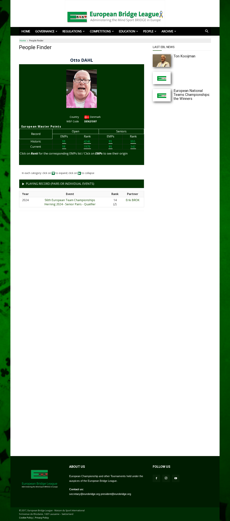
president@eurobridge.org (116, 493)
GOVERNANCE (44, 31)
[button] (206, 31)
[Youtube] (175, 478)
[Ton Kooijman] (169, 60)
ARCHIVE (167, 31)
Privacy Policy (42, 517)
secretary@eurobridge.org (84, 493)
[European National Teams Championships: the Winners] (169, 95)
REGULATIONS (72, 31)
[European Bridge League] (115, 16)
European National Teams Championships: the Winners (192, 95)
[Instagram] (166, 478)
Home (26, 31)
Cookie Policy (26, 517)
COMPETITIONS (100, 31)
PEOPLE (148, 31)
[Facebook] (156, 478)
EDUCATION (127, 31)
